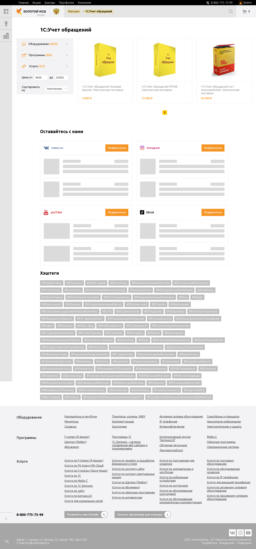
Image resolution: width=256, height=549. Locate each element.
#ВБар (183, 297)
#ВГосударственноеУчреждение (63, 347)
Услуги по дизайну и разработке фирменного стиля (133, 462)
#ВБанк (143, 340)
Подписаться (117, 147)
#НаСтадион (135, 332)
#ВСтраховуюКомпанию (58, 332)
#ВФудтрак (64, 325)
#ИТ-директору (123, 354)
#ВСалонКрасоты (160, 318)
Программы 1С (121, 436)
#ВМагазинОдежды (187, 375)
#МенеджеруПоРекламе (58, 390)
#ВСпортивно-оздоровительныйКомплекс (70, 311)
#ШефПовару (140, 390)
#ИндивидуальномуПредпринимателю (136, 347)
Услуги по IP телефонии (222, 477)
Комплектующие (123, 421)
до (51, 77)
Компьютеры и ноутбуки (80, 416)
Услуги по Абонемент (126, 487)
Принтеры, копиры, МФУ (128, 416)
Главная (23, 2)
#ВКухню (154, 332)
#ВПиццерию (153, 311)
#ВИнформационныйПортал (61, 340)
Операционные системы (223, 447)
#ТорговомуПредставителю (89, 354)
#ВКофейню (50, 375)
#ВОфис (47, 325)
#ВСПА (106, 311)
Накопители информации (224, 421)
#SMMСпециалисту (182, 368)
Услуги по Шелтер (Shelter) (129, 482)
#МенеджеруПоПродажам (114, 368)
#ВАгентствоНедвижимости (171, 340)
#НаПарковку (175, 311)
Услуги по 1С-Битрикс (78, 485)
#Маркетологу (188, 354)
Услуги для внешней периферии (228, 482)
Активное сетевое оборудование (181, 416)
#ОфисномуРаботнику (56, 361)
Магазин (73, 11)
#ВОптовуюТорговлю (203, 311)
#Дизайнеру (205, 290)
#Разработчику (52, 282)
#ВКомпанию (118, 390)
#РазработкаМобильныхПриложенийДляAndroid (179, 397)
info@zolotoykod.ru (37, 542)
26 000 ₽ (206, 98)
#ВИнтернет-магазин (98, 340)
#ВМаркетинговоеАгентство (150, 282)
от (31, 77)
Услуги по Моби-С (76, 480)
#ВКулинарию (173, 332)
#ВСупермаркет (136, 325)
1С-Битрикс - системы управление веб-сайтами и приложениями (129, 445)
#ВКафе (197, 297)
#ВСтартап (159, 304)
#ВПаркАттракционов (208, 340)
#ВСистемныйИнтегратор (191, 282)
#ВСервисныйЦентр (197, 361)
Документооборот (171, 450)
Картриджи (119, 426)
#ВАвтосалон (97, 347)
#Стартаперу (170, 361)
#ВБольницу (125, 340)
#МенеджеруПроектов (151, 368)
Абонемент (71, 447)
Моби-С (212, 436)
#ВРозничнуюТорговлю (83, 297)
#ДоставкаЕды (72, 375)
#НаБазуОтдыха (52, 297)
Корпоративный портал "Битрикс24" (175, 438)
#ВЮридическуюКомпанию (174, 290)
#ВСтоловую (114, 332)
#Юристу (102, 361)
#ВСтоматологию (89, 332)
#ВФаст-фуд (85, 325)
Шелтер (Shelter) (75, 441)
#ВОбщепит (156, 382)
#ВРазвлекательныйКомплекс (154, 297)
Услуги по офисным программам (133, 492)
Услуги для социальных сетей (83, 500)
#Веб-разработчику (91, 390)
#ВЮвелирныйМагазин (93, 382)
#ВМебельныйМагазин (154, 375)
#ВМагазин (72, 304)
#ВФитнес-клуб (136, 304)
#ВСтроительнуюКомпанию (170, 325)
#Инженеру (83, 361)
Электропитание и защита (224, 426)
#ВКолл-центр (51, 304)
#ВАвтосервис (179, 304)
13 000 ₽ (147, 98)
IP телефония (168, 421)
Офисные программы (221, 441)
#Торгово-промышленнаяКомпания (110, 375)
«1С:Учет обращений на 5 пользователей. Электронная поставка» (220, 90)
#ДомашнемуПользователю (184, 347)
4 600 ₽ (87, 98)
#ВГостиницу (118, 282)
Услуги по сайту (74, 490)
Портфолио (66, 2)
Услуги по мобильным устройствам (174, 479)
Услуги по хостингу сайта (128, 468)
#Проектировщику (145, 361)
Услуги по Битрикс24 (78, 495)
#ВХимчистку (83, 368)
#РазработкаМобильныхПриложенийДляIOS (113, 397)
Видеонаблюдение (172, 426)
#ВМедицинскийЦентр (57, 318)
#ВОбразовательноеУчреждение (197, 318)
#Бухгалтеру (73, 290)
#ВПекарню (208, 368)
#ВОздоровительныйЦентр (103, 304)
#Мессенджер (51, 397)
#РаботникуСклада (54, 354)
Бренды (50, 2)
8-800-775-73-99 (30, 514)
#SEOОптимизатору (117, 297)
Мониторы (71, 421)
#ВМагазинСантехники (57, 382)
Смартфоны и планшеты (223, 416)
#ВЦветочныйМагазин (128, 382)
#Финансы (72, 397)
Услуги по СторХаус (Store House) (85, 470)
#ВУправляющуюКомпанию (125, 318)
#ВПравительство (127, 311)
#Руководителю (140, 290)
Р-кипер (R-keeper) (77, 436)
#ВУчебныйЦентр (110, 325)
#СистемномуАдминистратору (105, 290)
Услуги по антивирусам (127, 497)
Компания (84, 2)
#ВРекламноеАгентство (184, 382)
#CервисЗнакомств (166, 390)
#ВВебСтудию (96, 282)
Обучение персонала (173, 445)
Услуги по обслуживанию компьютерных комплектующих (181, 500)
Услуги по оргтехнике (174, 485)
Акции (36, 2)
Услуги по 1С (72, 475)
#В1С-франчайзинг (90, 318)
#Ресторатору (51, 290)
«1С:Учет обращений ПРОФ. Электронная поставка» (160, 88)
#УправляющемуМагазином (156, 354)
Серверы (70, 426)
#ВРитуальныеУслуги (56, 368)
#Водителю (120, 361)
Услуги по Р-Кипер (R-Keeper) (83, 460)
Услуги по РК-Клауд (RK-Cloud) (84, 465)
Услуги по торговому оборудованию (220, 462)
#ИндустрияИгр (194, 390)
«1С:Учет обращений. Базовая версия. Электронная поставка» (102, 88)
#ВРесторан (74, 282)
